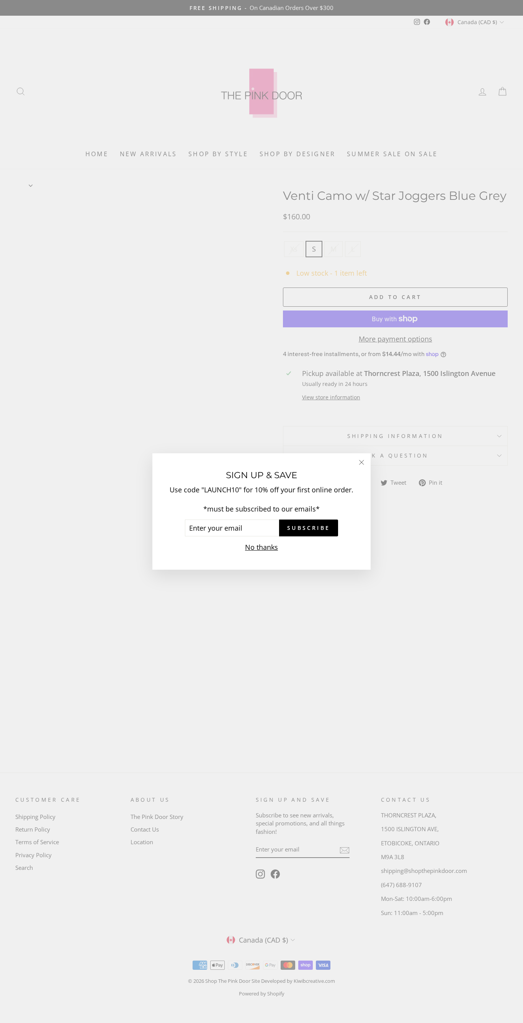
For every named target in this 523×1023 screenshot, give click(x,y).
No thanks (261, 547)
